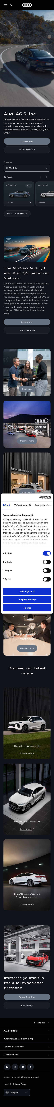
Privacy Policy (19, 1084)
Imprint (7, 1084)
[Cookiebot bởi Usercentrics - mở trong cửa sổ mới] (39, 497)
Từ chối (27, 608)
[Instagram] (15, 1067)
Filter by (8, 162)
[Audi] (27, 5)
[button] (27, 1031)
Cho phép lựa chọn (27, 599)
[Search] (11, 5)
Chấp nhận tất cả (27, 591)
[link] (27, 372)
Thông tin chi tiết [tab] (22, 505)
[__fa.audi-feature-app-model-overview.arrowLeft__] (40, 177)
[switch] (47, 562)
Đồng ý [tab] (6, 505)
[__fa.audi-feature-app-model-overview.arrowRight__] (46, 177)
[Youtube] (22, 1067)
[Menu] (6, 5)
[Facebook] (7, 1067)
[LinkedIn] (30, 1067)
